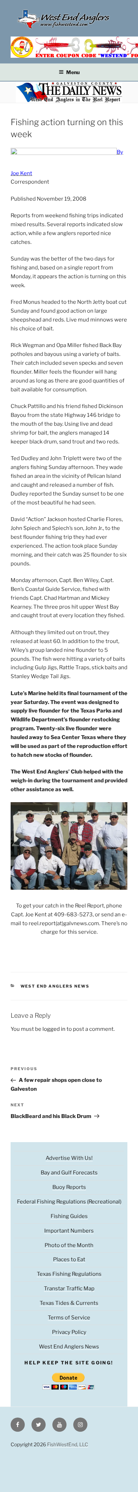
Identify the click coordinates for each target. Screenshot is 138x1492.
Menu (73, 72)
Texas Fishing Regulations (69, 1274)
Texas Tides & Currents (69, 1303)
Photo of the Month (69, 1245)
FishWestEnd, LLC (67, 1444)
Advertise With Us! (69, 1158)
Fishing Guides (69, 1216)
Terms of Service (69, 1317)
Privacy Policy (69, 1332)
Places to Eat (69, 1259)
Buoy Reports (69, 1187)
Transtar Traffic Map (69, 1288)
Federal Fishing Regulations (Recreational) (69, 1201)
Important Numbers (69, 1231)
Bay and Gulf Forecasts (69, 1172)
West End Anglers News (55, 986)
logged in (53, 1029)
